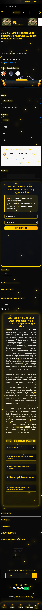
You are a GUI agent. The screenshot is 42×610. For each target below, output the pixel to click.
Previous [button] (2, 2)
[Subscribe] (34, 575)
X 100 (5, 127)
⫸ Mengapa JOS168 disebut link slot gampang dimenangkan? (18, 488)
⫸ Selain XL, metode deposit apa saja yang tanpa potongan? (21, 478)
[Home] (16, 12)
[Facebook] (2, 309)
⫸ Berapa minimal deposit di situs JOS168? (18, 467)
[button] (2, 12)
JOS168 (9, 329)
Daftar (21, 607)
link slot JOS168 (23, 427)
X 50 (4, 134)
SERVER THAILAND (10, 108)
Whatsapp (29, 607)
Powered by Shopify (26, 597)
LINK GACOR (7, 101)
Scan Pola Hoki (21, 228)
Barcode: (15, 41)
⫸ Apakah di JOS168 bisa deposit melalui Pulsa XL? (20, 457)
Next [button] (40, 2)
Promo (4, 607)
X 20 (4, 140)
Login (12, 607)
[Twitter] (6, 309)
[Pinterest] (9, 309)
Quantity (4, 171)
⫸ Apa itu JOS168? (13, 447)
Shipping (11, 53)
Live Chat (36, 607)
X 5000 (6, 120)
